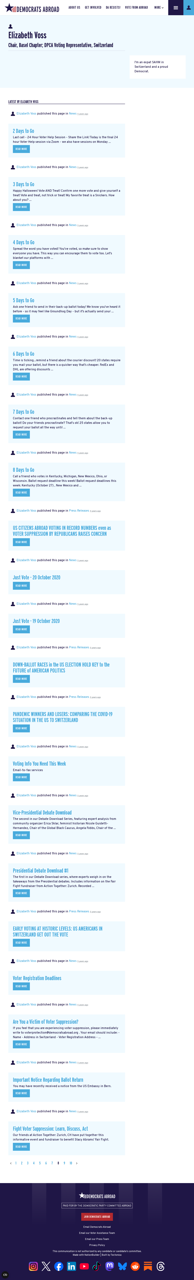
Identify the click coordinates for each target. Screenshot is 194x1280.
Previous (11, 1163)
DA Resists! (113, 7)
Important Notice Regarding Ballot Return (48, 1080)
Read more (21, 149)
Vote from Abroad (136, 7)
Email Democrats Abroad (97, 1227)
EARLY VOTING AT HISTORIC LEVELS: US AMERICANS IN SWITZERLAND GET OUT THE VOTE (57, 932)
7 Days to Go (23, 412)
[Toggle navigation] (175, 7)
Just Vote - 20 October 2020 (36, 578)
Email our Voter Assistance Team (97, 1233)
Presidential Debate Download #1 (40, 871)
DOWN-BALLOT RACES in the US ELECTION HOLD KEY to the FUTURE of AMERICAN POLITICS (61, 668)
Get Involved (93, 7)
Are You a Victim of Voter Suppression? (45, 1022)
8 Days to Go (23, 470)
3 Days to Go (23, 184)
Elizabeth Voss (26, 114)
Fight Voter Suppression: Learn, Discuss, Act (50, 1129)
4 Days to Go (23, 242)
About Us (74, 7)
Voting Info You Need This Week (39, 764)
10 (71, 1163)
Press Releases (79, 511)
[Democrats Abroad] (32, 7)
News (73, 114)
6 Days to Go (23, 354)
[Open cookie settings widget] (5, 1274)
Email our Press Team (97, 1239)
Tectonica (116, 1255)
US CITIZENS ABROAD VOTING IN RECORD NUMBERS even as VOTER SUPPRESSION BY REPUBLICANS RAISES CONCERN (62, 531)
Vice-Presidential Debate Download (42, 813)
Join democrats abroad (97, 1216)
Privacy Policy (97, 1245)
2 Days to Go (23, 131)
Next (77, 1163)
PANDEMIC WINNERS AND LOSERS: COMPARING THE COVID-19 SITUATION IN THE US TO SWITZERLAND (62, 717)
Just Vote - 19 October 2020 (36, 621)
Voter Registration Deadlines (37, 978)
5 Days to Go (23, 301)
